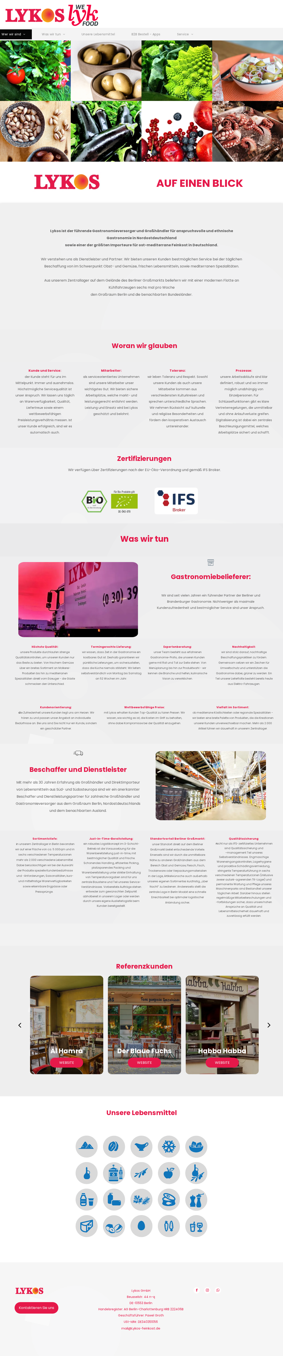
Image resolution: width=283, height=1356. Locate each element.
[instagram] (207, 1291)
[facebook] (196, 1291)
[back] (20, 1025)
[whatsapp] (218, 1291)
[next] (269, 1025)
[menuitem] (55, 34)
